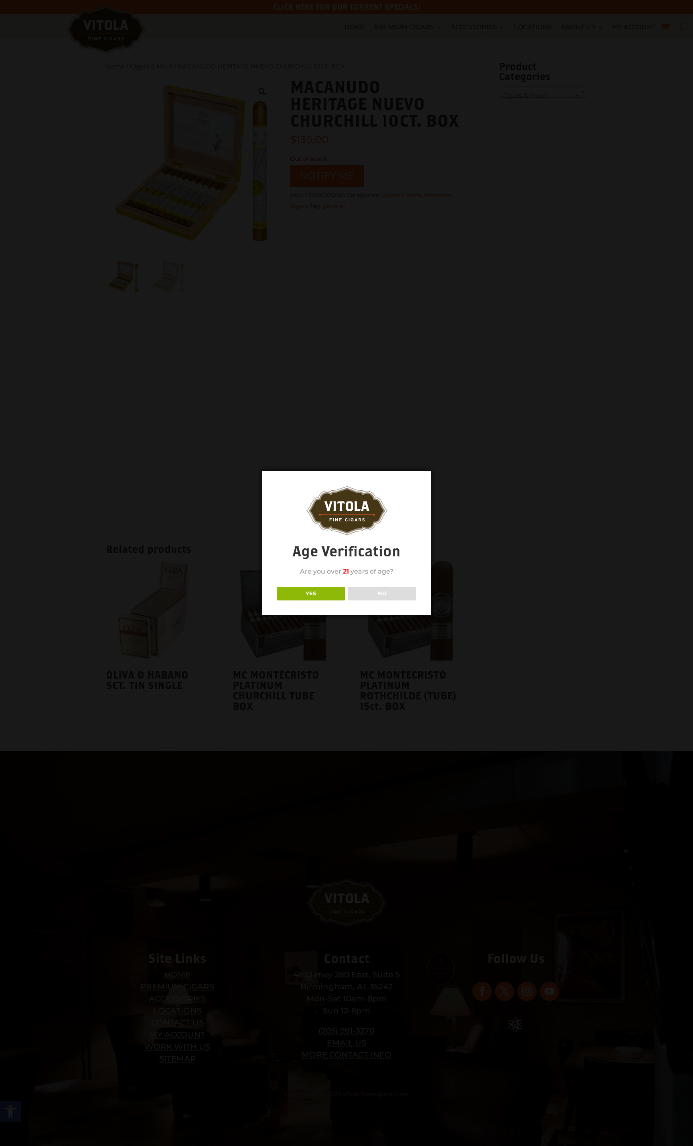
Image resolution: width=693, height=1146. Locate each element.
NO (382, 593)
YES (311, 593)
